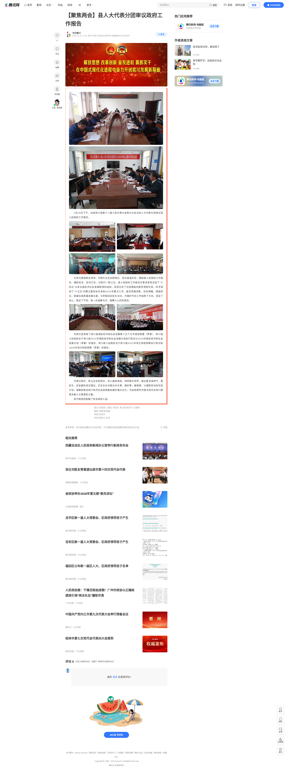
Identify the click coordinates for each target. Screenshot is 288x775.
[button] (214, 26)
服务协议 (92, 752)
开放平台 (111, 752)
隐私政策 (101, 752)
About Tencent (81, 752)
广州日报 (69, 603)
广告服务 (120, 752)
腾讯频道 (157, 752)
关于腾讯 (69, 752)
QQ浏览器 (148, 752)
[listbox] (116, 544)
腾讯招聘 (129, 752)
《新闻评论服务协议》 (106, 661)
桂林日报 (69, 651)
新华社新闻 (70, 458)
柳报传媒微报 (71, 482)
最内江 (68, 627)
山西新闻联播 (71, 507)
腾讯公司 (112, 765)
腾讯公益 (138, 752)
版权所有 (120, 765)
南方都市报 (70, 531)
